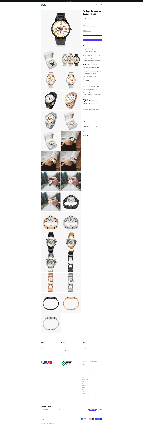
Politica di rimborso (85, 346)
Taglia (84, 20)
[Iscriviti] (59, 409)
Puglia (83, 368)
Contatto (63, 348)
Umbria (83, 401)
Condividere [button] (86, 131)
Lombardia (84, 385)
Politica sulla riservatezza (86, 350)
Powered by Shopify (51, 423)
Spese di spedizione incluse (87, 18)
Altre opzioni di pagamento (92, 42)
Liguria (83, 383)
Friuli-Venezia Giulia (85, 379)
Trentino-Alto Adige (85, 397)
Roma (42, 356)
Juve (41, 350)
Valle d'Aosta (84, 366)
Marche (83, 387)
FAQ (62, 346)
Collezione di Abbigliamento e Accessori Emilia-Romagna (90, 377)
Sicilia (42, 344)
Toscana (83, 399)
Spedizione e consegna (86, 344)
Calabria (83, 372)
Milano (42, 348)
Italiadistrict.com (45, 423)
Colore (84, 25)
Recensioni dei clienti (65, 344)
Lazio (42, 354)
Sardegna (83, 393)
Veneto (83, 403)
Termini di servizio (85, 348)
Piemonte (84, 391)
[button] (50, 5)
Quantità (84, 30)
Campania (84, 374)
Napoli (42, 352)
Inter (42, 346)
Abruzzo (83, 364)
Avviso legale (63, 350)
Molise (83, 389)
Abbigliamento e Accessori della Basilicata (89, 370)
